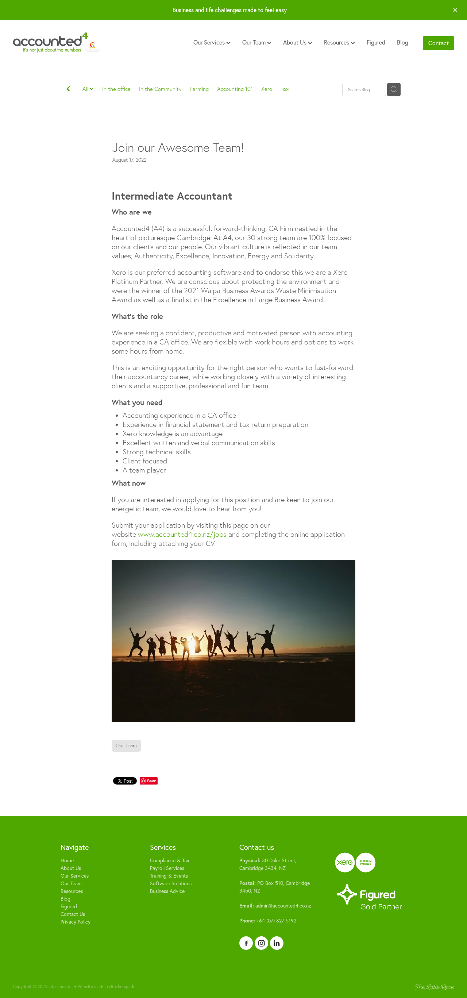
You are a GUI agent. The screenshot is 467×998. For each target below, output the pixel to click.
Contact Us (73, 914)
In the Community (160, 88)
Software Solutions (171, 883)
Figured (376, 42)
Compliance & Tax (169, 860)
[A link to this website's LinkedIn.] (276, 943)
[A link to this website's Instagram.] (261, 943)
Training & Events (169, 875)
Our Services (209, 42)
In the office (116, 88)
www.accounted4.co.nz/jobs (182, 534)
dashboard (60, 986)
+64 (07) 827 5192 (267, 920)
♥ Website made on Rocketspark (104, 986)
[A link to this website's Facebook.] (246, 943)
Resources (337, 42)
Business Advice (167, 891)
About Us (295, 42)
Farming (199, 88)
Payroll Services (167, 868)
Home (67, 860)
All (86, 88)
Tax (285, 88)
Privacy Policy (75, 921)
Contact (438, 43)
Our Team (254, 42)
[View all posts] (68, 90)
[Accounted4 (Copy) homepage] (57, 43)
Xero (266, 88)
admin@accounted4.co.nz (275, 905)
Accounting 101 (235, 88)
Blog (402, 42)
